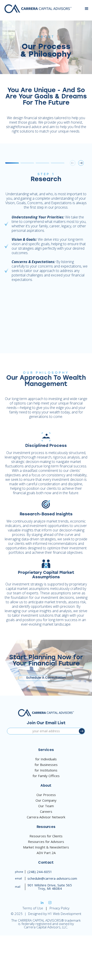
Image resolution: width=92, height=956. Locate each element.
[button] (86, 8)
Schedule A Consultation (46, 678)
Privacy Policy (59, 908)
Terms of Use (33, 908)
